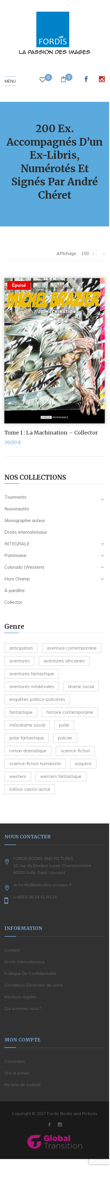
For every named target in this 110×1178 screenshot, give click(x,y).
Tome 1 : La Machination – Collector (51, 432)
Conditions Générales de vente (33, 985)
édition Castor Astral (29, 789)
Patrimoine (15, 555)
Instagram (102, 79)
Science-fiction (75, 750)
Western (17, 776)
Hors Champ (17, 579)
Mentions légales (20, 996)
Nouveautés (16, 509)
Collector (13, 602)
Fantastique (21, 712)
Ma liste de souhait (22, 1084)
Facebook (86, 79)
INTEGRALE (16, 544)
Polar (64, 725)
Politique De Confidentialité (30, 973)
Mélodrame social (27, 725)
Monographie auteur (24, 520)
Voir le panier (17, 1073)
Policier (65, 738)
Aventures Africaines (64, 661)
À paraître (14, 590)
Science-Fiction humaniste (35, 763)
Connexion (14, 1061)
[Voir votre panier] (63, 80)
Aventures (19, 661)
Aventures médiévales (31, 686)
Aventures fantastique (31, 673)
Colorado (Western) (24, 567)
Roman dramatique (28, 750)
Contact (12, 950)
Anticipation (21, 648)
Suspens (83, 763)
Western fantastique (60, 776)
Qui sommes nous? (22, 1008)
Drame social (81, 686)
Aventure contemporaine (72, 648)
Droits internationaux (25, 532)
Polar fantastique (26, 738)
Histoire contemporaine (70, 712)
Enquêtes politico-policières (37, 699)
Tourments (15, 497)
